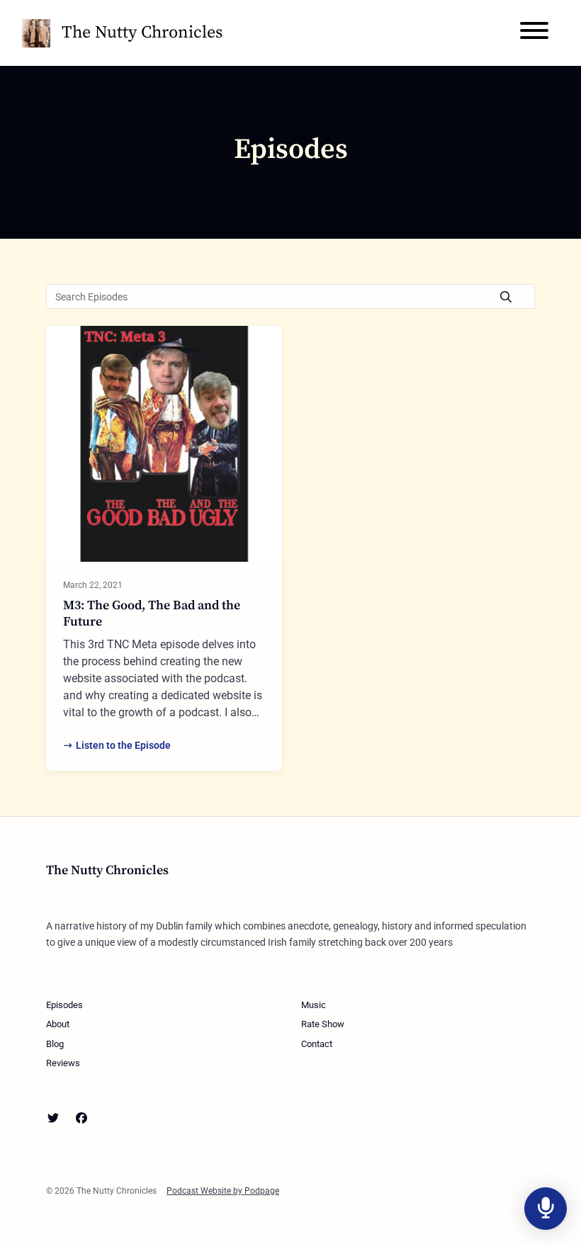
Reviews (63, 1063)
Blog (55, 1044)
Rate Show (322, 1024)
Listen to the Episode (123, 745)
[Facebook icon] (81, 1119)
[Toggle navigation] (534, 33)
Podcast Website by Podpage (223, 1191)
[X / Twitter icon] (53, 1119)
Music (313, 1005)
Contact (316, 1044)
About (57, 1024)
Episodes (64, 1005)
